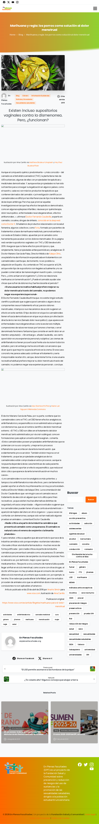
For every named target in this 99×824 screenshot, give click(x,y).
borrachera (85, 539)
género (6, 619)
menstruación (44, 619)
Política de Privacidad (40, 818)
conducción (74, 549)
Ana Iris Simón (53, 589)
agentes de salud (76, 534)
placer (81, 598)
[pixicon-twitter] (86, 764)
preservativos (75, 608)
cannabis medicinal (42, 615)
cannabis (73, 544)
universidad (89, 649)
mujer (57, 619)
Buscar (72, 493)
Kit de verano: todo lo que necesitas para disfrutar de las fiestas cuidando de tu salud (23, 733)
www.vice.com (33, 593)
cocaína (85, 544)
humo (71, 572)
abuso (84, 513)
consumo (88, 549)
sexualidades (89, 634)
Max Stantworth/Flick (41, 406)
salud (14, 624)
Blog (21, 34)
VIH (87, 654)
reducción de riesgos (78, 623)
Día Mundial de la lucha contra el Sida (82, 555)
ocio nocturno (87, 593)
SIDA (71, 644)
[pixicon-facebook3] (80, 764)
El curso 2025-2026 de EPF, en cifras (69, 734)
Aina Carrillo (59, 593)
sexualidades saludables (80, 639)
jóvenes (17, 619)
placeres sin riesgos (78, 603)
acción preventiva (77, 518)
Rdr (70, 618)
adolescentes (75, 528)
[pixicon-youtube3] (92, 768)
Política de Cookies (60, 818)
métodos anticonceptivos (80, 587)
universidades (75, 654)
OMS (71, 598)
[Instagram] (17, 2)
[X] (8, 2)
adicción (88, 523)
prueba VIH (89, 613)
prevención (74, 613)
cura (56, 615)
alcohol (72, 539)
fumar (72, 567)
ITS (80, 572)
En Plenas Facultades (78, 562)
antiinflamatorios (23, 615)
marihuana (30, 619)
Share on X (47, 658)
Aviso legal (90, 814)
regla (5, 624)
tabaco (81, 644)
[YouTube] (13, 2)
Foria (37, 227)
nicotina (73, 593)
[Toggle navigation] (95, 8)
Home (12, 34)
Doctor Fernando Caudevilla (38, 216)
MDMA (72, 582)
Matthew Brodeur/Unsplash (41, 162)
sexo (81, 629)
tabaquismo (74, 649)
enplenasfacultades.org (30, 641)
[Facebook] (4, 2)
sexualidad (74, 634)
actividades (7, 615)
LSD (71, 577)
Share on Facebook (25, 658)
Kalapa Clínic (55, 253)
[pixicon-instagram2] (92, 764)
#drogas (73, 513)
